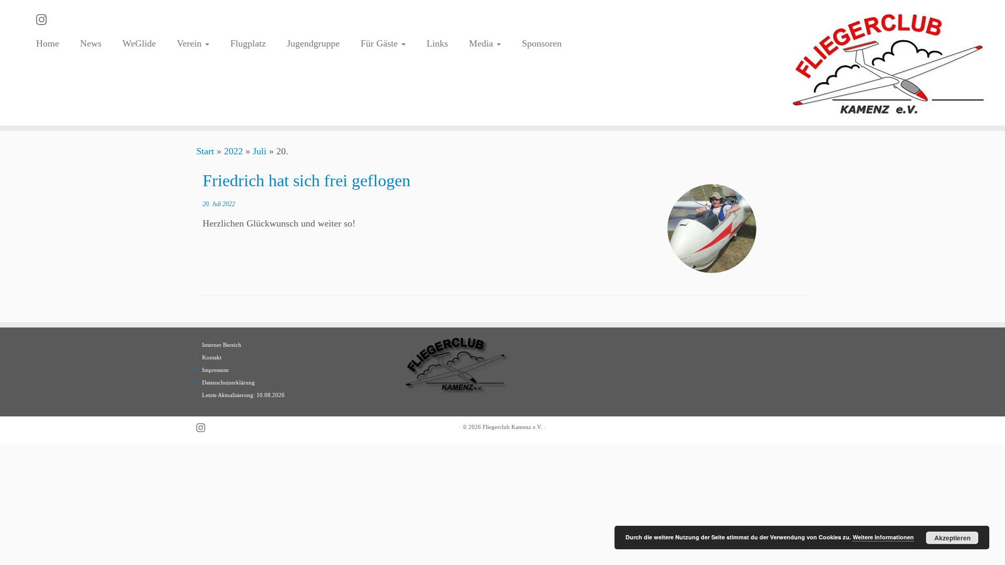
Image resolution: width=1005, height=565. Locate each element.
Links (437, 43)
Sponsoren (542, 43)
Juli (259, 151)
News (91, 43)
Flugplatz (248, 43)
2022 (233, 151)
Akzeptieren (952, 538)
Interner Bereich (221, 345)
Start (205, 151)
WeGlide (139, 43)
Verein (190, 43)
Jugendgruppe (313, 43)
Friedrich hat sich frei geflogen (306, 180)
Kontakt (211, 357)
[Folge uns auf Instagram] (44, 20)
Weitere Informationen (883, 537)
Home (47, 43)
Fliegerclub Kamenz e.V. (512, 427)
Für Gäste (380, 43)
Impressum (215, 370)
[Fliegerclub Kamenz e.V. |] (889, 62)
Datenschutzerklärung (228, 382)
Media (482, 43)
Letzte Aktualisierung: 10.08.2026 (243, 395)
